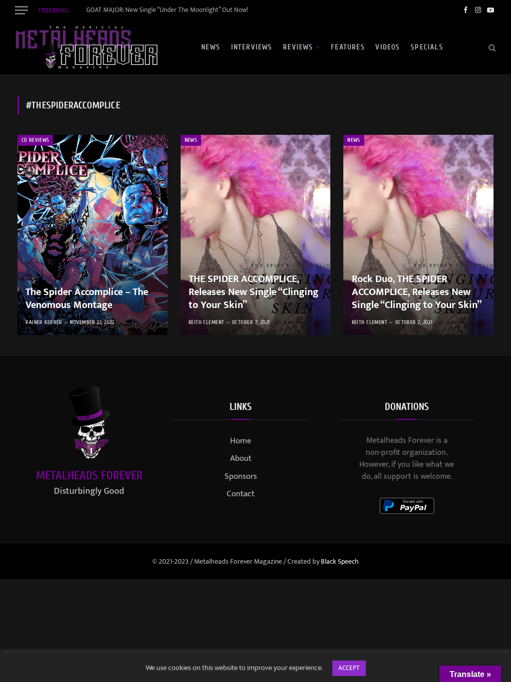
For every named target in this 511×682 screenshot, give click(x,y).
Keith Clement (207, 322)
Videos (387, 47)
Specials (427, 47)
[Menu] (21, 10)
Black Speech (340, 561)
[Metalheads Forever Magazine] (86, 47)
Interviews (251, 47)
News (210, 47)
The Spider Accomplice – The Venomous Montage (86, 299)
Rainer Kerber (43, 322)
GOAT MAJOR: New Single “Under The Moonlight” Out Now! (167, 10)
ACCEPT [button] (349, 668)
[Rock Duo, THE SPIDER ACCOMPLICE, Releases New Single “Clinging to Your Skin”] (418, 235)
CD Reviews (35, 140)
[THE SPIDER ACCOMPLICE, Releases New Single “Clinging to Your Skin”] (256, 235)
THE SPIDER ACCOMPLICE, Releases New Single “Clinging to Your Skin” (253, 292)
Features (348, 47)
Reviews (298, 47)
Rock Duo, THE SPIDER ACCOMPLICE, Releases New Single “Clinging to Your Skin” (417, 292)
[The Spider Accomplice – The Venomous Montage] (92, 235)
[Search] (491, 47)
